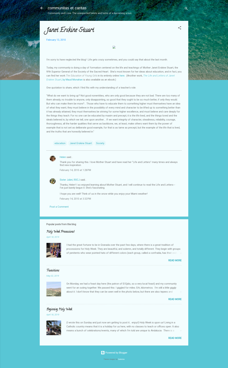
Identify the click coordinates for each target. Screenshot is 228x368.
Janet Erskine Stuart (81, 143)
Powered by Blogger (116, 352)
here (122, 75)
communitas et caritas (67, 8)
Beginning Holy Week (59, 309)
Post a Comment (59, 206)
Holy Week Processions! (60, 232)
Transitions (52, 270)
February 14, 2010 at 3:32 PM (75, 198)
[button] (180, 28)
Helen (63, 157)
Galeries (121, 359)
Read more (175, 260)
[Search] (186, 9)
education (60, 143)
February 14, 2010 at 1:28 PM (75, 170)
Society (100, 143)
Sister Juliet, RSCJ (70, 179)
